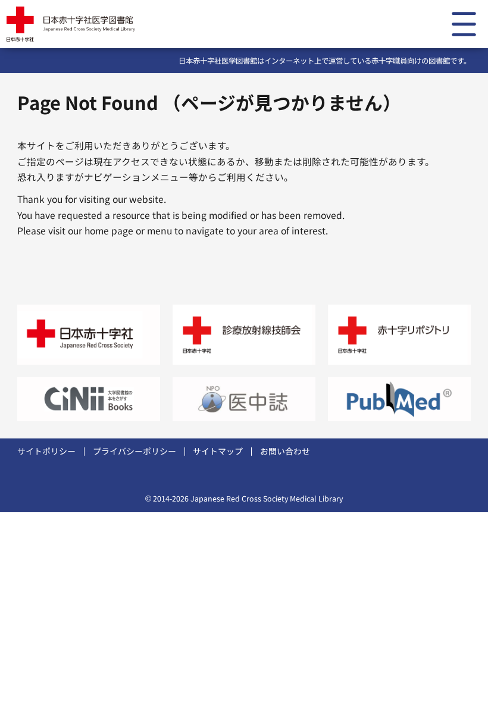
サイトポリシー (46, 451)
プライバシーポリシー (134, 451)
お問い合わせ (285, 451)
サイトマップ (218, 451)
